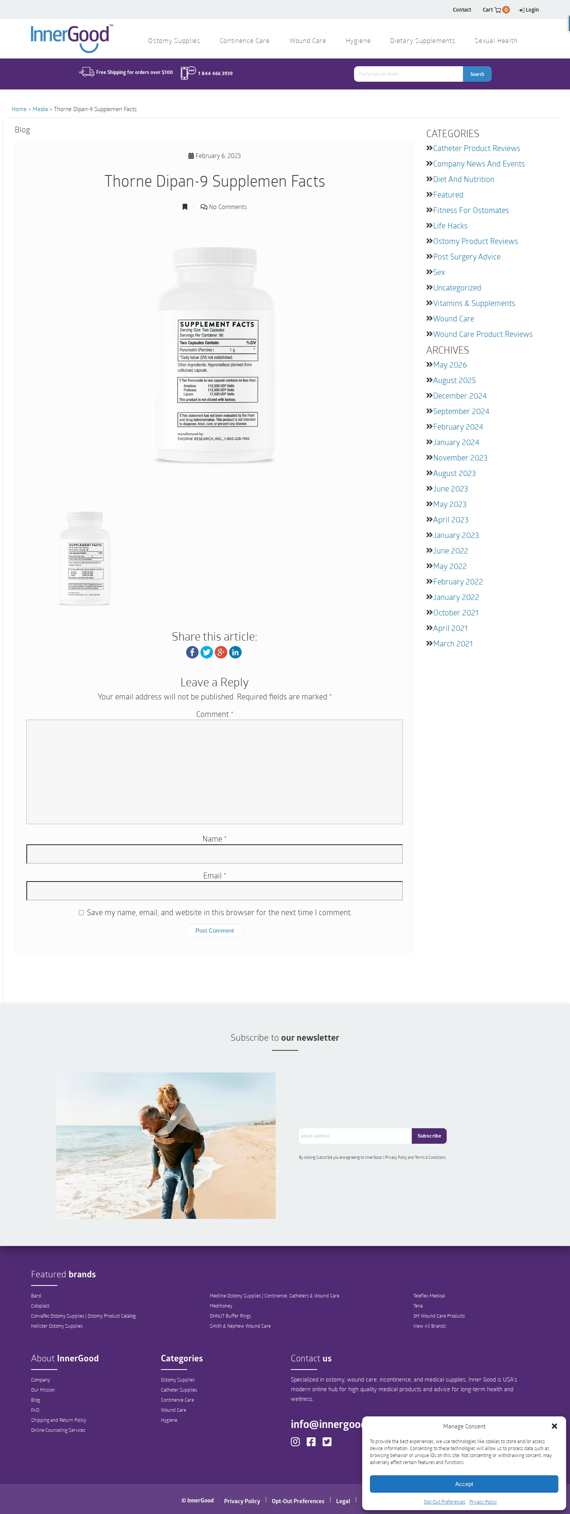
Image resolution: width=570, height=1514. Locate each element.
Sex (439, 272)
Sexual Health (496, 41)
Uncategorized (457, 287)
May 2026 (450, 364)
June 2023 (450, 488)
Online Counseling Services (58, 1430)
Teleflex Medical (429, 1295)
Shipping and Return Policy (58, 1420)
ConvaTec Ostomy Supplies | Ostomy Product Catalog (83, 1316)
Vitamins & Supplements (474, 303)
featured (448, 194)
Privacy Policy (483, 1502)
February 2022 (458, 581)
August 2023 (454, 473)
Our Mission (43, 1390)
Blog (35, 1400)
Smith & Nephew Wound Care (240, 1326)
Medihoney (221, 1306)
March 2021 (453, 643)
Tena (418, 1306)
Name (214, 838)
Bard (36, 1295)
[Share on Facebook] (192, 651)
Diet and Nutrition (463, 179)
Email (214, 875)
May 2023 (449, 504)
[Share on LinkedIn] (235, 651)
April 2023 (450, 519)
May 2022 (450, 566)
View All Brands (429, 1326)
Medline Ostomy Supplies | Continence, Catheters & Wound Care (274, 1295)
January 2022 (456, 597)
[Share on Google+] (221, 651)
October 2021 (455, 612)
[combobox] (409, 74)
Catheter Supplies (179, 1390)
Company (40, 1380)
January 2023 (456, 535)
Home (19, 109)
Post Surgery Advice (467, 256)
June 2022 (450, 550)
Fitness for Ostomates (471, 210)
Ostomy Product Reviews (475, 241)
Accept (464, 1484)
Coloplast (40, 1306)
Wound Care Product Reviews (483, 334)
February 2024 (458, 426)
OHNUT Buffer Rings (230, 1316)
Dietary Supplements (422, 41)
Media (40, 109)
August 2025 (454, 380)
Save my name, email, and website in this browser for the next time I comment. (219, 912)
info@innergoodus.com (345, 1423)
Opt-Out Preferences (444, 1502)
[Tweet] (206, 651)
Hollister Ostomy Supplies (57, 1326)
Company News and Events (479, 163)
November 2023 (460, 457)
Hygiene (169, 1420)
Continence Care (177, 1400)
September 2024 (461, 411)
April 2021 (450, 628)
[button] (554, 1426)
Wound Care (453, 318)
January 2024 (456, 442)
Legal (343, 1501)
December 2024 (460, 395)
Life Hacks (450, 225)
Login (532, 9)
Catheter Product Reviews (476, 148)
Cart (495, 9)
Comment (214, 714)
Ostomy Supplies (178, 1380)
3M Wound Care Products (439, 1316)
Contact (462, 9)
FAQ (35, 1410)
